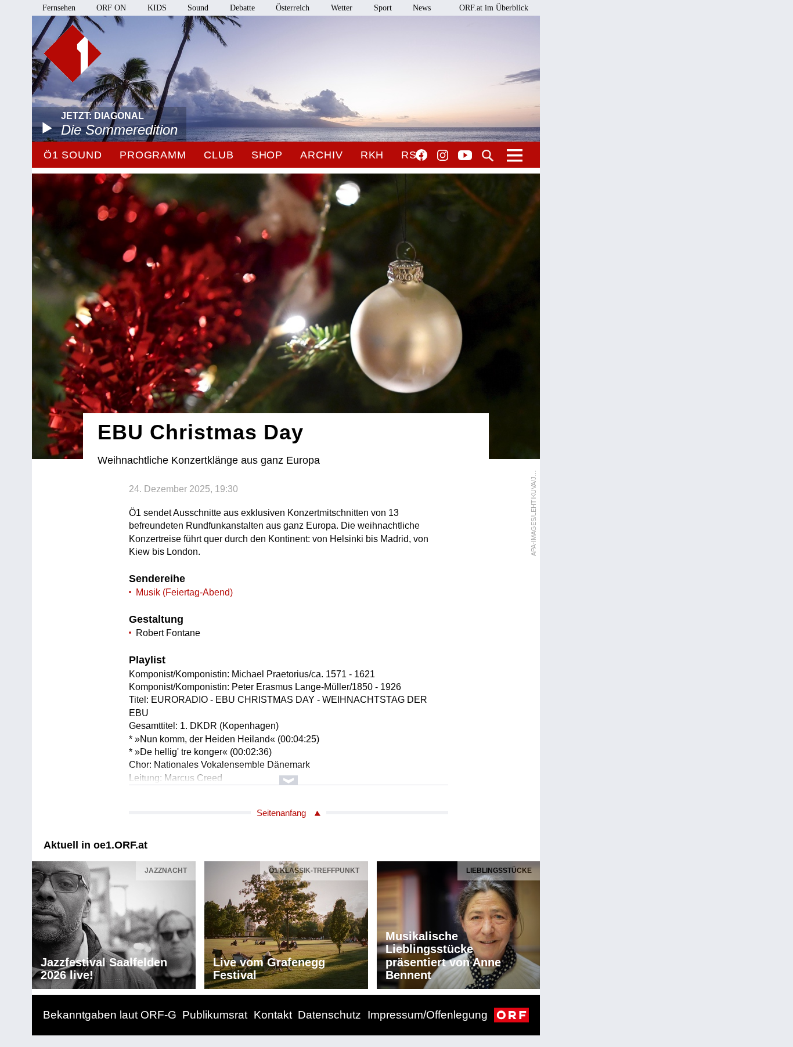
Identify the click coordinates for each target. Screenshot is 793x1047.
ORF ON (111, 7)
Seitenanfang (281, 813)
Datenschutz (329, 1015)
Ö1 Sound (73, 155)
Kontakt (273, 1015)
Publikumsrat (214, 1015)
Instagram (442, 155)
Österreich (292, 7)
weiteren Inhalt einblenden (289, 774)
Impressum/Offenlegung (427, 1015)
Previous (41, 922)
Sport (383, 7)
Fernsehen (58, 7)
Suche (487, 155)
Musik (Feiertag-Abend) (184, 592)
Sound (198, 7)
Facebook (421, 155)
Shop (267, 155)
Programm (153, 155)
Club (219, 155)
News (422, 7)
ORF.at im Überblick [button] (493, 7)
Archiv (321, 155)
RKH (372, 155)
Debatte (242, 7)
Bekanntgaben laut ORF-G (109, 1015)
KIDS (157, 7)
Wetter (341, 7)
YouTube (465, 156)
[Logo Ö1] (73, 53)
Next (530, 922)
